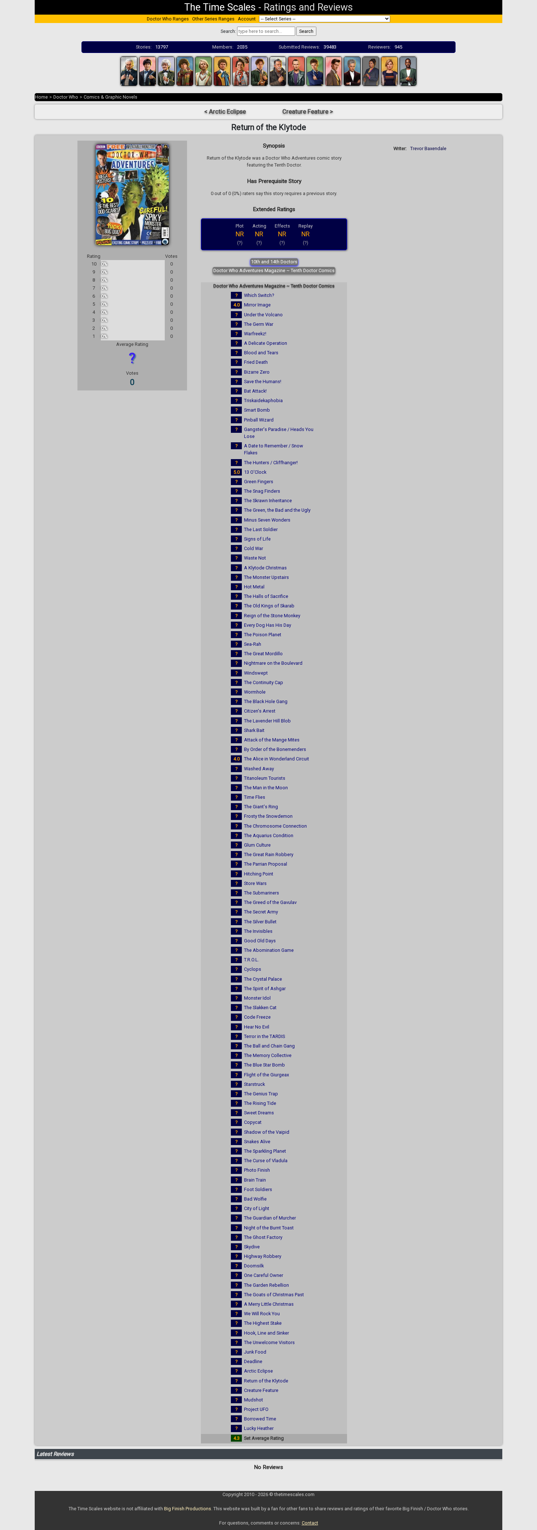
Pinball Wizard (259, 420)
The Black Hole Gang (265, 701)
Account (247, 19)
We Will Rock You (262, 1313)
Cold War (253, 548)
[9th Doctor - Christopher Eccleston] (296, 70)
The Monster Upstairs (266, 577)
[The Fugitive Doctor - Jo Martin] (370, 70)
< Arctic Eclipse (225, 111)
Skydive (252, 1246)
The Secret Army (261, 912)
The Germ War (258, 324)
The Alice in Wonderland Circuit (276, 759)
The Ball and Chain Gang (269, 1046)
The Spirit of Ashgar (265, 988)
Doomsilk (254, 1265)
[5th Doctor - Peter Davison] (203, 70)
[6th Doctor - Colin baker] (222, 70)
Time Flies (254, 797)
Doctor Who (65, 97)
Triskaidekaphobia (263, 400)
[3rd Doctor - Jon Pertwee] (166, 70)
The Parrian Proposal (265, 864)
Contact (310, 1523)
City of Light (256, 1208)
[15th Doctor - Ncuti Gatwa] (408, 70)
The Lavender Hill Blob (267, 721)
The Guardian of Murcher (270, 1218)
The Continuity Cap (263, 682)
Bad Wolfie (255, 1199)
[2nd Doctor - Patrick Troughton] (147, 70)
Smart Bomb (257, 410)
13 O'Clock (255, 472)
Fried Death (256, 362)
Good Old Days (260, 940)
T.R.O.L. (251, 959)
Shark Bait (254, 730)
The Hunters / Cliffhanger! (271, 462)
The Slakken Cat (260, 1007)
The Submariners (261, 893)
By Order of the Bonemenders (275, 749)
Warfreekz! (255, 333)
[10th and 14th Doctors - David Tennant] (314, 70)
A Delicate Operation (265, 343)
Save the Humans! (262, 381)
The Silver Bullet (260, 921)
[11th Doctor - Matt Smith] (333, 70)
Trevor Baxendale (428, 148)
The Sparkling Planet (265, 1151)
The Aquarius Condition (268, 835)
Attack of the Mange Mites (272, 740)
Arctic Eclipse (258, 1371)
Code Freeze (257, 1017)
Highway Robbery (262, 1256)
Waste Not (255, 558)
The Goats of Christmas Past (274, 1294)
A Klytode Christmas (265, 568)
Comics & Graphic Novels (110, 97)
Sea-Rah (252, 644)
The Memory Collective (268, 1055)
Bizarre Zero (257, 372)
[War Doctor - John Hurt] (278, 70)
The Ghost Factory (263, 1237)
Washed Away (259, 768)
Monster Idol (257, 998)
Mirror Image (257, 305)
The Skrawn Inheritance (268, 500)
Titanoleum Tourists (264, 778)
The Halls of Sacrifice (266, 596)
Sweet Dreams (259, 1112)
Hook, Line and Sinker (266, 1333)
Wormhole (255, 692)
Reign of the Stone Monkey (272, 615)
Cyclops (252, 969)
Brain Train (255, 1180)
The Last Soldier (261, 529)
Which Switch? (259, 295)
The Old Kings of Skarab (269, 605)
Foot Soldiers (258, 1189)
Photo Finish (257, 1170)
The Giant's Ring (261, 806)
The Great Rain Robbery (268, 854)
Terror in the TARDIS (264, 1036)
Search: (228, 31)
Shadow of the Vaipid (266, 1132)
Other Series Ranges (213, 19)
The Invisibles (258, 931)
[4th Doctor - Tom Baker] (184, 70)
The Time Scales (220, 7)
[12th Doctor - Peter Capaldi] (352, 70)
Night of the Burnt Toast (269, 1228)
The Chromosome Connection (275, 826)
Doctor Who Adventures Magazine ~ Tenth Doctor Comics (274, 270)
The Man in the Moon (266, 787)
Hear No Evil (256, 1027)
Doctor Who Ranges (168, 19)
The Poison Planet (262, 634)
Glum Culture (257, 845)
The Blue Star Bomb (264, 1065)
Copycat (253, 1122)
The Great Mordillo (263, 653)
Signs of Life (257, 539)
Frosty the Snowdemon (268, 816)
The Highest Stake (263, 1323)
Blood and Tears (261, 352)
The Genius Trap (261, 1093)
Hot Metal (254, 587)
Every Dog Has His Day (267, 625)
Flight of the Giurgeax (266, 1074)
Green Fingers (258, 481)
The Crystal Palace (263, 979)
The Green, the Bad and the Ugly (277, 510)
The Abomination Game (269, 950)
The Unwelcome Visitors (269, 1342)
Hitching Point (258, 874)
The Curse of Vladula (265, 1160)
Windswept (256, 673)
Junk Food (255, 1352)
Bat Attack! (255, 391)
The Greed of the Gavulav (270, 902)
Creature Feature (261, 1390)
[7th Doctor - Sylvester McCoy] (240, 70)
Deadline (253, 1361)
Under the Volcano (263, 314)
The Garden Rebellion (266, 1285)
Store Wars (255, 883)
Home (41, 97)
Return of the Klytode (266, 1381)
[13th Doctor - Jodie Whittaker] (389, 70)
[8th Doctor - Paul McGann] (259, 70)
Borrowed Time (260, 1419)
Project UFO (256, 1409)
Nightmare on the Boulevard (273, 663)
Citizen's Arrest (259, 711)
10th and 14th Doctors (274, 261)
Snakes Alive (257, 1141)
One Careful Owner (263, 1275)
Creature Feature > (307, 111)
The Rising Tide (260, 1103)
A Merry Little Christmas (269, 1304)
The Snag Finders (262, 491)
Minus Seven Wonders (267, 520)
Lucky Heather (259, 1428)
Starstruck (254, 1084)
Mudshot (253, 1400)
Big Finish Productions (187, 1508)
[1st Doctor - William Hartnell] (129, 70)
